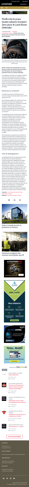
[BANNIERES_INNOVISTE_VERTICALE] (14, 322)
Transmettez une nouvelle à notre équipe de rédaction (13, 454)
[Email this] (9, 200)
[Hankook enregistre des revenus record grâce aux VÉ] (14, 242)
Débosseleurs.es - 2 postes (16, 426)
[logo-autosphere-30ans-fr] (6, 4)
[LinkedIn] (10, 478)
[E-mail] (3, 478)
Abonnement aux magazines (8, 461)
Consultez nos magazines (7, 469)
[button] (27, 4)
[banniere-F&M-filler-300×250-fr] (14, 363)
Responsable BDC (14, 375)
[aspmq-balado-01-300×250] (14, 342)
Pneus (10, 33)
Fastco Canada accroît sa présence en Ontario (11, 226)
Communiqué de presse (13, 192)
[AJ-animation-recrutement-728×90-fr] (14, 13)
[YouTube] (14, 478)
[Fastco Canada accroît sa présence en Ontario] (14, 214)
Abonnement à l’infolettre (7, 462)
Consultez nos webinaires (7, 471)
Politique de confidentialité (21, 482)
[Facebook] (7, 478)
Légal (14, 482)
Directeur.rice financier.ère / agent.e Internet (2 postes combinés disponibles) (16, 386)
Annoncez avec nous (6, 447)
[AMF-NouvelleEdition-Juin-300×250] (14, 277)
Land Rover (10, 195)
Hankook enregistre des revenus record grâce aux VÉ (13, 254)
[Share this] (14, 200)
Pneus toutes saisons (7, 193)
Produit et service (17, 195)
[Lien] (14, 367)
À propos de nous (5, 446)
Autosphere (14, 31)
